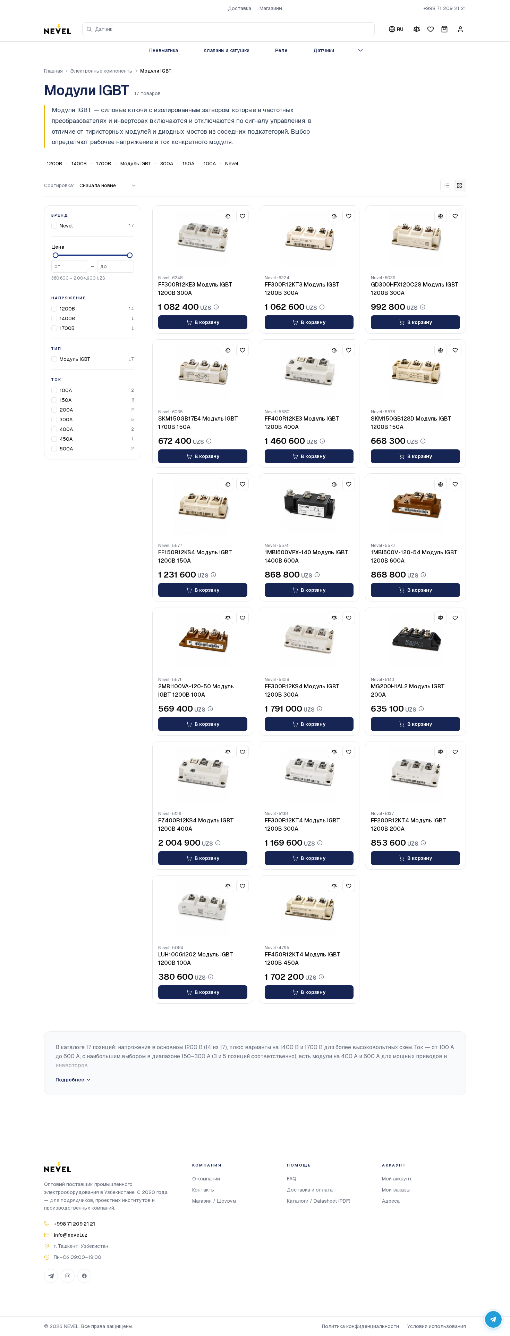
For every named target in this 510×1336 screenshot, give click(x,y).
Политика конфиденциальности (360, 1326)
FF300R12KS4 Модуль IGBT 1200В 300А (302, 690)
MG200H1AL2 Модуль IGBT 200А (408, 690)
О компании (206, 1179)
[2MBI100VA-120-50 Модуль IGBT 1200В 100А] (203, 640)
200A (66, 410)
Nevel (231, 163)
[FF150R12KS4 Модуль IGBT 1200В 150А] (203, 506)
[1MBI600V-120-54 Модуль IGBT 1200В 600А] (415, 506)
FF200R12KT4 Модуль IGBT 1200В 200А (408, 824)
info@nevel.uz (70, 1235)
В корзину (207, 322)
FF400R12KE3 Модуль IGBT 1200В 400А (302, 423)
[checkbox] (54, 226)
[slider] (55, 255)
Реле (281, 50)
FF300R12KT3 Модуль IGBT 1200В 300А (302, 289)
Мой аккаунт (397, 1179)
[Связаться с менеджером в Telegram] (493, 1319)
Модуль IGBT (135, 163)
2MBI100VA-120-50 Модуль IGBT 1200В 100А (196, 690)
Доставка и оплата (310, 1190)
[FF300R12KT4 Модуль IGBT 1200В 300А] (309, 774)
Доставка (239, 8)
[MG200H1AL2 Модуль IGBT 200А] (415, 640)
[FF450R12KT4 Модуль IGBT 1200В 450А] (309, 908)
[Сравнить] (416, 29)
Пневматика (163, 50)
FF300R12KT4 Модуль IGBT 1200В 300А (302, 824)
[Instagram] (68, 1276)
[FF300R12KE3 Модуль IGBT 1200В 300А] (203, 238)
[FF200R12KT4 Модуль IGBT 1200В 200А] (415, 774)
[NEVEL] (57, 29)
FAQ (291, 1179)
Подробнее (70, 1080)
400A (66, 429)
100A (210, 163)
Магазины (271, 8)
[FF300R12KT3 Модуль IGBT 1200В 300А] (309, 238)
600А (66, 449)
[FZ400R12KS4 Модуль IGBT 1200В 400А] (203, 774)
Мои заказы (396, 1190)
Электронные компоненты (101, 71)
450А (66, 439)
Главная (53, 71)
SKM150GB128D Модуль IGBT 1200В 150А (411, 423)
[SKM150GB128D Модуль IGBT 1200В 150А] (415, 372)
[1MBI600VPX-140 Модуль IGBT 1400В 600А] (309, 506)
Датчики (323, 50)
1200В (54, 163)
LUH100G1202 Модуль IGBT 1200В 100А (195, 958)
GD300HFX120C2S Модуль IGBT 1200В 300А (415, 289)
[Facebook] (84, 1276)
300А (166, 163)
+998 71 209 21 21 (444, 8)
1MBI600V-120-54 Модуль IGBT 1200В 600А (414, 556)
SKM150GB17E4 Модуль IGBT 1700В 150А (198, 423)
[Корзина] (444, 29)
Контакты (203, 1190)
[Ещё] (360, 50)
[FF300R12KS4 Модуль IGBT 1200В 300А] (309, 640)
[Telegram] (51, 1276)
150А (188, 163)
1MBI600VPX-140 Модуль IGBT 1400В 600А (306, 556)
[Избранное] (430, 29)
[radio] (446, 185)
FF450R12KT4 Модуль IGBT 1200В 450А (302, 958)
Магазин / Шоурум (214, 1201)
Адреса (391, 1201)
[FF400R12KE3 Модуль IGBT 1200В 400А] (309, 372)
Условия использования (436, 1326)
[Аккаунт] (460, 29)
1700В (103, 163)
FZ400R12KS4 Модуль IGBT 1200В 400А (196, 824)
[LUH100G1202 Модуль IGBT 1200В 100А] (203, 908)
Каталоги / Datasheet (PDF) (318, 1201)
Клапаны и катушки (226, 50)
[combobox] (228, 29)
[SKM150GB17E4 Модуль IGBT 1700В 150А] (203, 372)
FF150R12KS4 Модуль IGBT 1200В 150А (195, 556)
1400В (79, 163)
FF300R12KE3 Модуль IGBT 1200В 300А (195, 289)
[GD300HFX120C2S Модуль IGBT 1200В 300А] (415, 238)
